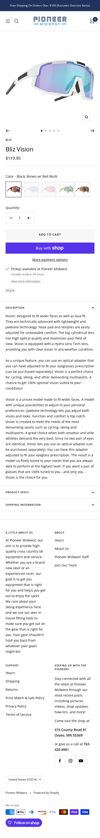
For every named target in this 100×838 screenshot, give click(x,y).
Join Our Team (66, 565)
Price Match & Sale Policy (25, 698)
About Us (62, 548)
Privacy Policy (16, 706)
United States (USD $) (23, 779)
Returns (12, 689)
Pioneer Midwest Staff (72, 557)
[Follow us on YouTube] (81, 761)
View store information (25, 281)
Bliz (9, 139)
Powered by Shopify (46, 793)
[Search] (16, 21)
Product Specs (17, 492)
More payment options (50, 259)
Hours (59, 540)
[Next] (92, 130)
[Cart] (92, 21)
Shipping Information (23, 504)
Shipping (13, 681)
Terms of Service (18, 714)
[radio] (13, 189)
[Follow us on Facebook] (60, 761)
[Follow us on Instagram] (70, 761)
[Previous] (8, 130)
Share (10, 290)
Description (15, 307)
